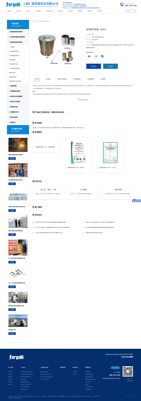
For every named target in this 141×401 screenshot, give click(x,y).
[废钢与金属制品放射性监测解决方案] (18, 144)
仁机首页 (8, 11)
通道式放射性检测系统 (16, 31)
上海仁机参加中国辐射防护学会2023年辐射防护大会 (49, 232)
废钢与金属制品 (44, 371)
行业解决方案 (49, 11)
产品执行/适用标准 (62, 79)
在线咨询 (93, 66)
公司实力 (10, 382)
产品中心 (28, 11)
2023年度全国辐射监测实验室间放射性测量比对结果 (99, 227)
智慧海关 (13, 122)
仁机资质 (10, 379)
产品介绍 (37, 79)
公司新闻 (75, 371)
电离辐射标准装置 (15, 91)
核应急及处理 (88, 389)
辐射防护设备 (14, 107)
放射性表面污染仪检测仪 (15, 81)
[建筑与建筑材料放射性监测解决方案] (18, 221)
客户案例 (103, 79)
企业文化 (10, 374)
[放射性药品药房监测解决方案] (18, 297)
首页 (38, 21)
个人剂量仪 (12, 47)
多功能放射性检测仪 (14, 55)
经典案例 (38, 11)
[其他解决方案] (18, 320)
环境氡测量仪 (12, 59)
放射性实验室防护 (89, 374)
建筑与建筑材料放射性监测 (46, 376)
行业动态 (75, 374)
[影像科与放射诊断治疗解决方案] (18, 196)
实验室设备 (14, 86)
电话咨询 (110, 66)
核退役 (86, 384)
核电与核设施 (88, 382)
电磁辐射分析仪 (15, 112)
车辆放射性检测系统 (17, 398)
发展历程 (10, 376)
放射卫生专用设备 (15, 101)
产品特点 (48, 79)
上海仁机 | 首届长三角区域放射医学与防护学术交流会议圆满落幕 (52, 227)
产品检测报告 (90, 79)
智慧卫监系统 (14, 117)
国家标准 (80, 11)
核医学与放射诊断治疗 (45, 374)
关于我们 (18, 11)
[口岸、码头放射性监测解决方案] (18, 273)
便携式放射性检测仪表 (16, 42)
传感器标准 (87, 371)
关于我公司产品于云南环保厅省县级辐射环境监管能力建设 (50, 222)
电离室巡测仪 (12, 72)
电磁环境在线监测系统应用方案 (94, 232)
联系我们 (99, 11)
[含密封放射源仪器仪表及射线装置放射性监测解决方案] (18, 170)
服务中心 (90, 11)
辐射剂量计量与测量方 (90, 379)
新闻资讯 (60, 11)
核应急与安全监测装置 (16, 96)
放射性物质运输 (89, 376)
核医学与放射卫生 (89, 387)
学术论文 (70, 11)
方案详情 (12, 158)
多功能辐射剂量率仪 (14, 51)
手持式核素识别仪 (13, 64)
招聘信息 (10, 384)
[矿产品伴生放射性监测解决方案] (18, 247)
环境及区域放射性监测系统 (18, 37)
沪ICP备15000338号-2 (37, 396)
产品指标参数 (76, 79)
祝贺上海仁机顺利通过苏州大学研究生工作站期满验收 (100, 222)
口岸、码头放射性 (44, 379)
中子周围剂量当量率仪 (14, 68)
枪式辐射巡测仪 (13, 77)
